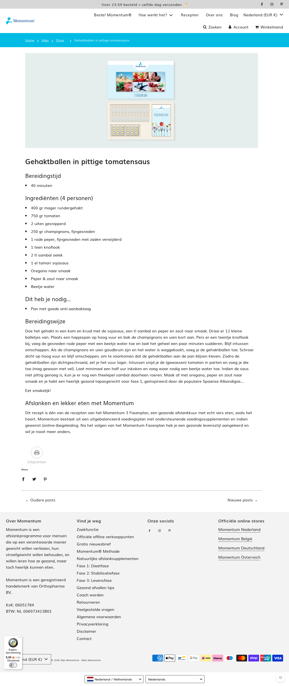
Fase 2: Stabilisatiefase (98, 573)
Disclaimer (86, 631)
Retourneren (88, 602)
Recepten (190, 14)
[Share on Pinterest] (45, 478)
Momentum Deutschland (241, 548)
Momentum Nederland (239, 529)
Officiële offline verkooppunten (105, 536)
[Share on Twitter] (34, 478)
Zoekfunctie (87, 529)
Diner (60, 40)
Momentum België (235, 538)
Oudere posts (42, 500)
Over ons (214, 14)
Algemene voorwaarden (99, 616)
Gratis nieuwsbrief (94, 544)
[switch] (13, 665)
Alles (45, 40)
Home (29, 40)
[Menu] (19, 638)
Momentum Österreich (239, 557)
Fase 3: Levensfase (94, 580)
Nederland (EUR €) (261, 14)
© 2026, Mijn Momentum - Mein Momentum (76, 660)
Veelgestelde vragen (95, 609)
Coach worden (90, 595)
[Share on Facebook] (23, 478)
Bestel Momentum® (113, 14)
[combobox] (114, 679)
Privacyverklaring (92, 624)
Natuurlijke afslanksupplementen (107, 558)
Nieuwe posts (240, 500)
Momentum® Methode (98, 551)
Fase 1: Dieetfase (93, 565)
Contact (84, 638)
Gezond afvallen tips (95, 587)
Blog (234, 14)
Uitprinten (36, 461)
